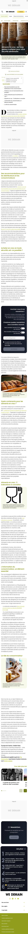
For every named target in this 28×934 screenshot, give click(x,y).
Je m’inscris (14, 837)
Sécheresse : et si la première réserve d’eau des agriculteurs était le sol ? (15, 880)
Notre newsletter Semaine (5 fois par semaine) (12, 328)
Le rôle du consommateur (10, 104)
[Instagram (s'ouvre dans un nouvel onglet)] (10, 898)
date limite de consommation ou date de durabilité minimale (13, 608)
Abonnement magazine (6, 920)
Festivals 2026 (15, 20)
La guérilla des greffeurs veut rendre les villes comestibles (11, 783)
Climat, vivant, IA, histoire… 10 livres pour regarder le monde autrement (15, 853)
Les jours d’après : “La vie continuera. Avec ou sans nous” (15, 873)
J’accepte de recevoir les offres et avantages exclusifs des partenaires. (13, 343)
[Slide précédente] (21, 790)
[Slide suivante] (25, 790)
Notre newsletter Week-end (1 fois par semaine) (12, 332)
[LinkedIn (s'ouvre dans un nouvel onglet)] (12, 898)
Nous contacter (4, 923)
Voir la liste (7, 345)
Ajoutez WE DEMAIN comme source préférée (15, 74)
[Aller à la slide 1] (1, 790)
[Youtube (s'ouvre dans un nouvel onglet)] (18, 898)
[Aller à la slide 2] (2, 790)
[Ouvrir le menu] (2, 12)
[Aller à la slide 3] (3, 790)
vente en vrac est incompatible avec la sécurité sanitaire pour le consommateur (13, 188)
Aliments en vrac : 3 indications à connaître (14, 98)
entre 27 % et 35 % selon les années (10, 229)
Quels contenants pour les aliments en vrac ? (13, 95)
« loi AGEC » (16, 156)
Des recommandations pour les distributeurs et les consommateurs (12, 87)
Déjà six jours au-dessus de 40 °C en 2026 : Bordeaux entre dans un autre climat (15, 886)
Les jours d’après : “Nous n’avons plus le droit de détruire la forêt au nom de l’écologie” (14, 860)
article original (8, 761)
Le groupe (4, 910)
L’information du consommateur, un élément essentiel (12, 101)
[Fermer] (21, 78)
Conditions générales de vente (7, 918)
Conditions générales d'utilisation (8, 929)
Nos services (5, 902)
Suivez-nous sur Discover (14, 71)
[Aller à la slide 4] (4, 790)
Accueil (3, 24)
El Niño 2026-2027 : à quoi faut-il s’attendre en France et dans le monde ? (14, 867)
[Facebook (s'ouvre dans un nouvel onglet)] (15, 898)
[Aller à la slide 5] (5, 790)
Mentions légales (5, 915)
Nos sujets (4, 906)
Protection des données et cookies (8, 931)
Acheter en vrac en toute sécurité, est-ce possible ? (13, 91)
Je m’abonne (20, 11)
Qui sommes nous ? (5, 926)
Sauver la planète (4, 16)
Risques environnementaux (19, 16)
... (6, 24)
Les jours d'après (7, 20)
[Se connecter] (26, 12)
